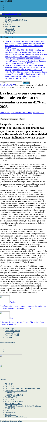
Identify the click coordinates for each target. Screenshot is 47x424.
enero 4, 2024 (5, 113)
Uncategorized (10, 412)
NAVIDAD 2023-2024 (14, 401)
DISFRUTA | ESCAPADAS (16, 391)
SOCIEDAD (10, 31)
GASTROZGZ (11, 397)
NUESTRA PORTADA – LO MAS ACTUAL (23, 406)
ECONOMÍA (10, 33)
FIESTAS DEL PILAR (14, 395)
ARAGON (9, 22)
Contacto (8, 337)
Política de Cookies (12, 333)
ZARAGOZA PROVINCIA (16, 20)
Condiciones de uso (12, 331)
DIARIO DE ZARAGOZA (21, 113)
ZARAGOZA (10, 18)
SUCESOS (9, 24)
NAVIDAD (9, 399)
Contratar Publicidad (12, 335)
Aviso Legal (9, 328)
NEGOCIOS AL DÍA (13, 26)
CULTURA (9, 29)
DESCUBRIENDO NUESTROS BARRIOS (22, 388)
